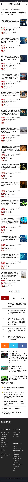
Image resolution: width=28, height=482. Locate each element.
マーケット (3, 438)
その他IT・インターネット (9, 32)
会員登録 (18, 1)
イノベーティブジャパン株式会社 (13, 28)
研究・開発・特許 (9, 30)
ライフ (2, 448)
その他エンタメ (7, 104)
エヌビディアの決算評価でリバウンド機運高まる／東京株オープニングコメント (16, 312)
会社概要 (15, 446)
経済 (2, 440)
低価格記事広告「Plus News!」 (18, 451)
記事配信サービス (17, 456)
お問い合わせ (16, 462)
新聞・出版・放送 (7, 86)
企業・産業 (3, 436)
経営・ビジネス (4, 442)
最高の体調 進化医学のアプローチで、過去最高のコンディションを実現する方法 (14, 403)
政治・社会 (3, 444)
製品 (6, 48)
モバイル (5, 50)
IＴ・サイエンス (4, 446)
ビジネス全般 (6, 266)
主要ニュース (4, 434)
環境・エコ (3, 453)
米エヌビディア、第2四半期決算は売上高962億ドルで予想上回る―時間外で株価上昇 (18, 378)
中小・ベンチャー (5, 455)
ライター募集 (16, 466)
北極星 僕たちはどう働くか (11, 408)
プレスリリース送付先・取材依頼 (17, 459)
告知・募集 (8, 66)
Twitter (14, 470)
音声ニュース (16, 436)
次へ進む (17, 291)
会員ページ (23, 1)
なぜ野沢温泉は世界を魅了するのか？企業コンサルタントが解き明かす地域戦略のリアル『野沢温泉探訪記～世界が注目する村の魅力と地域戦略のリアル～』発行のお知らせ (10, 275)
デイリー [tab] (5, 298)
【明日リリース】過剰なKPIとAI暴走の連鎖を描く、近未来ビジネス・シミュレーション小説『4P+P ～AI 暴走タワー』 (10, 94)
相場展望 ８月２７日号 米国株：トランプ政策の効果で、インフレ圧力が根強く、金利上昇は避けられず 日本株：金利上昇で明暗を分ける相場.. (16, 321)
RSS (14, 468)
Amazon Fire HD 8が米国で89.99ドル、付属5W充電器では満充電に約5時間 (17, 305)
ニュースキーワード (17, 434)
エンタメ (3, 451)
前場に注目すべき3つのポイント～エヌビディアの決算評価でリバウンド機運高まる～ (17, 337)
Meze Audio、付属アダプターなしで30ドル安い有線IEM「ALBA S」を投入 (17, 330)
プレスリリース (9, 8)
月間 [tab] (22, 298)
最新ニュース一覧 (5, 432)
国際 (2, 457)
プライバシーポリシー (18, 464)
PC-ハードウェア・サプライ (10, 194)
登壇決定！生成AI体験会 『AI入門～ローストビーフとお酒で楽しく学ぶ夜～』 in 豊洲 (10, 184)
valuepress (7, 33)
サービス (7, 247)
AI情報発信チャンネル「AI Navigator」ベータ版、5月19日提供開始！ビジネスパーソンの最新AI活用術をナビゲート (10, 256)
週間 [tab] (14, 298)
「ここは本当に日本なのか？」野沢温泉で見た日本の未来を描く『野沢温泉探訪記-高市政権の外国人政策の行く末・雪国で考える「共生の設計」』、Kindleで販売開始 (10, 149)
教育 (4, 122)
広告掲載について (17, 448)
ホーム (3, 8)
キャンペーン (8, 229)
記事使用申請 (16, 454)
